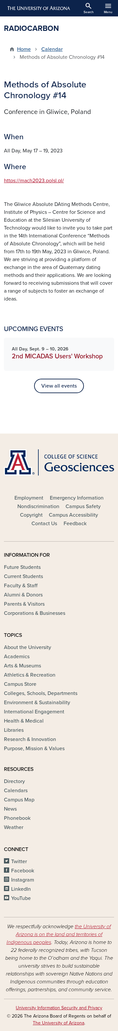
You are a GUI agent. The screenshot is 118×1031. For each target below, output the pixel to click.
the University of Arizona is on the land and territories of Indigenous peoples (59, 934)
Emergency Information (77, 498)
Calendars (16, 790)
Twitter (19, 861)
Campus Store (20, 684)
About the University (27, 647)
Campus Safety (83, 506)
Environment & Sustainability (37, 702)
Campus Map (19, 799)
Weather (13, 827)
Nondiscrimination (38, 506)
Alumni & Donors (23, 595)
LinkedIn (21, 889)
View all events (59, 386)
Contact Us (44, 523)
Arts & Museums (22, 665)
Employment (28, 498)
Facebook (22, 870)
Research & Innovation (30, 739)
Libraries (14, 730)
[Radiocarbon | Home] (59, 462)
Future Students (22, 567)
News (10, 809)
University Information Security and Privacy (59, 1008)
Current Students (23, 576)
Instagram (22, 880)
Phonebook (17, 818)
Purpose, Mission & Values (34, 748)
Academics (17, 656)
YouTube (21, 898)
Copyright (31, 515)
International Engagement (34, 711)
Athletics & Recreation (29, 675)
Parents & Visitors (24, 604)
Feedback (75, 523)
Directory (14, 781)
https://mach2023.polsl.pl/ (34, 180)
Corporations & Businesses (34, 613)
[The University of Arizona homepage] (38, 8)
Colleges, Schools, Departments (40, 693)
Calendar (52, 49)
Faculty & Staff (20, 585)
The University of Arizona (58, 1023)
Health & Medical (24, 721)
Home (24, 49)
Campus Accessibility (73, 515)
